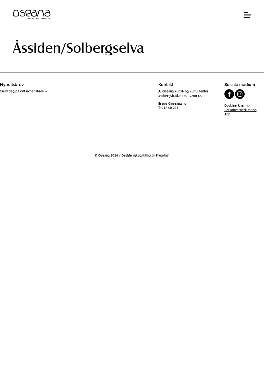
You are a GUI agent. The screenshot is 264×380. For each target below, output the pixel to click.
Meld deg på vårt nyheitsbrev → (23, 91)
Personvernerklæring (240, 110)
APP (227, 114)
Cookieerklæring (237, 105)
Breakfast (162, 155)
